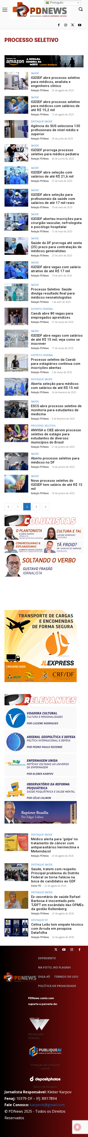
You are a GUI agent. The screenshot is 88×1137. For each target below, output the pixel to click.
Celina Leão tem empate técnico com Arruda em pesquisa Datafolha (57, 928)
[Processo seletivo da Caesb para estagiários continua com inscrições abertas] (16, 363)
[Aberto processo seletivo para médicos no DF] (16, 461)
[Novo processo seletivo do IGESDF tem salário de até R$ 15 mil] (16, 484)
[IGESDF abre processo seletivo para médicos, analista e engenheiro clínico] (16, 81)
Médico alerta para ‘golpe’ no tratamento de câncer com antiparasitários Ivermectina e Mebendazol (55, 845)
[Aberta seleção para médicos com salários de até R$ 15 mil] (16, 387)
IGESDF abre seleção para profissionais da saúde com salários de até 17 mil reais (53, 199)
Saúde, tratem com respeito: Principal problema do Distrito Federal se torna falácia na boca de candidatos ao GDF (55, 875)
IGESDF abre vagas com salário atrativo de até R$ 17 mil (56, 269)
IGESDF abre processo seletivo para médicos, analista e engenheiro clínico (55, 82)
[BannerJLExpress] (41, 681)
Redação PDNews (40, 90)
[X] (72, 25)
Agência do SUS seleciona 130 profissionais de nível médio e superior (55, 130)
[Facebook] (58, 25)
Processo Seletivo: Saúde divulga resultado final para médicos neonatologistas (53, 293)
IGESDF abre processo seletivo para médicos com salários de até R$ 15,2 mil (55, 106)
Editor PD (36, 885)
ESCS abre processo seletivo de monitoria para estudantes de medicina (56, 410)
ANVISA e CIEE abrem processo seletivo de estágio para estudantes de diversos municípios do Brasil (56, 436)
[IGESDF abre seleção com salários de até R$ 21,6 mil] (16, 175)
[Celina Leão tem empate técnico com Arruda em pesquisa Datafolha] (16, 927)
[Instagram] (65, 25)
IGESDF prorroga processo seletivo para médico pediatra (55, 152)
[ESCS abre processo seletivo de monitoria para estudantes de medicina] (16, 409)
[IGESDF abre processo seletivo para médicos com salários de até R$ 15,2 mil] (16, 105)
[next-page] (45, 506)
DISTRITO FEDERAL (42, 309)
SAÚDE (35, 73)
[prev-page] (8, 506)
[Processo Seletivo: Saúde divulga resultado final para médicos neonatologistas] (16, 292)
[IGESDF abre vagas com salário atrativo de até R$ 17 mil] (16, 270)
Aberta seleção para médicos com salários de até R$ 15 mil (55, 386)
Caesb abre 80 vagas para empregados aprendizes (52, 315)
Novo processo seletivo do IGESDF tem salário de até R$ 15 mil (56, 485)
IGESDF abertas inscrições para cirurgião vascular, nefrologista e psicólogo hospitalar (56, 223)
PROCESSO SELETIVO (43, 425)
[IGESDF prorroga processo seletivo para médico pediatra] (16, 153)
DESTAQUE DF (39, 920)
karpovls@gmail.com (47, 1104)
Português (56, 2)
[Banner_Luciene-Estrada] (44, 61)
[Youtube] (79, 25)
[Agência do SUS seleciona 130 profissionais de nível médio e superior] (16, 129)
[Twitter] (56, 950)
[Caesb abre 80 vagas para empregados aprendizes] (16, 316)
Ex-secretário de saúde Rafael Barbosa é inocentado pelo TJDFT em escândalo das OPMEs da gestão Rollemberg (57, 903)
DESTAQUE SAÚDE (41, 121)
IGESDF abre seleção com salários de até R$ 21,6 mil (52, 174)
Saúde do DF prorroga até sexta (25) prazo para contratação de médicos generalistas (56, 247)
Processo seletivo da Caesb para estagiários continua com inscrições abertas (55, 364)
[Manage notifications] (77, 1127)
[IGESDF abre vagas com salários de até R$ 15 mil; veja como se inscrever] (16, 338)
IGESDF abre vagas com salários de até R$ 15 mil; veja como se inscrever (57, 339)
